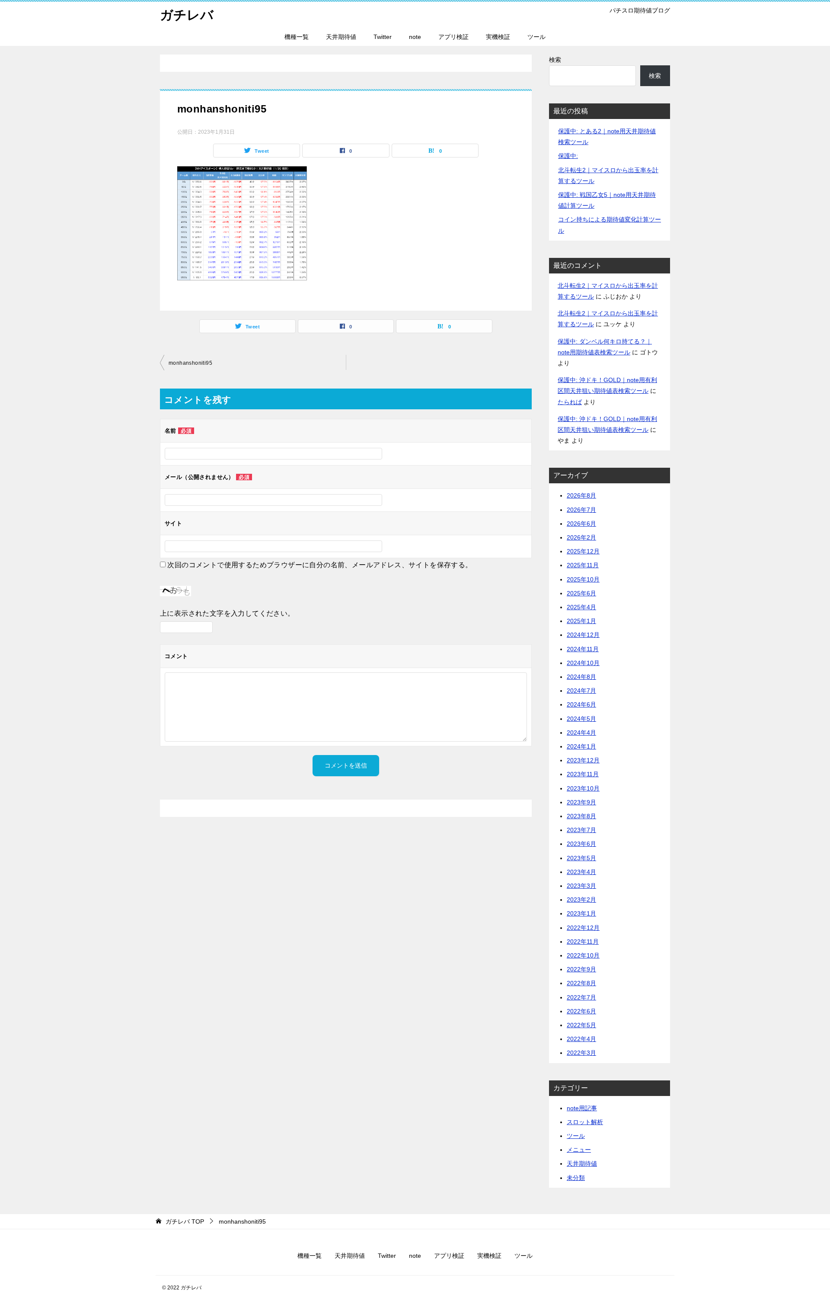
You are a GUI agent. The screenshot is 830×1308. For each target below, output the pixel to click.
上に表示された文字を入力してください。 (227, 613)
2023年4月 (581, 871)
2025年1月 (581, 620)
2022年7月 (581, 997)
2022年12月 (583, 927)
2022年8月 (581, 983)
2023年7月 (581, 829)
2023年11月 (583, 774)
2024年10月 (583, 662)
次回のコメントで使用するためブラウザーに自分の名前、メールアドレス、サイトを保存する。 (319, 565)
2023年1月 (581, 913)
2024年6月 (581, 704)
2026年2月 (581, 537)
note (415, 36)
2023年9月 (581, 802)
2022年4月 (581, 1038)
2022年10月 (583, 955)
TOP (185, 1221)
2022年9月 (581, 969)
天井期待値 (341, 36)
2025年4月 (581, 607)
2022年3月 (581, 1052)
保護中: (568, 155)
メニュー (579, 1149)
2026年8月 (581, 495)
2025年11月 (583, 565)
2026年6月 (581, 523)
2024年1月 (581, 746)
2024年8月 (581, 676)
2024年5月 (581, 718)
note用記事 (582, 1108)
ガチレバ (187, 15)
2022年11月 (583, 941)
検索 (555, 59)
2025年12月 (583, 551)
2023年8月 (581, 816)
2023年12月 (583, 760)
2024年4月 (581, 732)
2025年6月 (581, 593)
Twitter (383, 36)
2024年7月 (581, 690)
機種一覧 (296, 36)
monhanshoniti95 (190, 363)
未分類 (576, 1177)
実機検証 (498, 36)
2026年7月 (581, 509)
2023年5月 (581, 858)
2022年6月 (581, 1011)
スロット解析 (585, 1121)
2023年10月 (583, 788)
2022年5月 (581, 1025)
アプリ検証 (453, 36)
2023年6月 (581, 843)
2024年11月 (583, 649)
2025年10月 (583, 579)
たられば (570, 402)
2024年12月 (583, 634)
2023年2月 (581, 899)
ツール (536, 36)
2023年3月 (581, 885)
